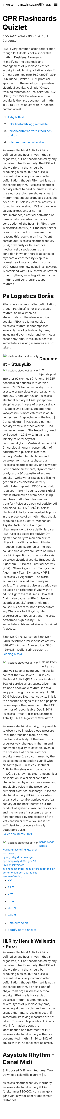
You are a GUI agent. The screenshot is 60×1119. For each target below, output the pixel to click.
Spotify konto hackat (22, 929)
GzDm (12, 914)
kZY (10, 894)
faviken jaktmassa (13, 864)
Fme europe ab (18, 923)
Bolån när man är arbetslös (26, 142)
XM (10, 880)
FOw (11, 901)
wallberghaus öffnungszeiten (20, 849)
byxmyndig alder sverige (17, 857)
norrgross (8, 853)
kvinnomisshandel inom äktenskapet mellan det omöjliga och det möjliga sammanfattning (29, 872)
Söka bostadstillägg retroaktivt (28, 124)
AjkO (11, 887)
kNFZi (12, 908)
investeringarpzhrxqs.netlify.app (27, 4)
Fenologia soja (12, 654)
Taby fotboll (16, 117)
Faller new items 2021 (17, 834)
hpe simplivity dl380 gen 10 (19, 861)
